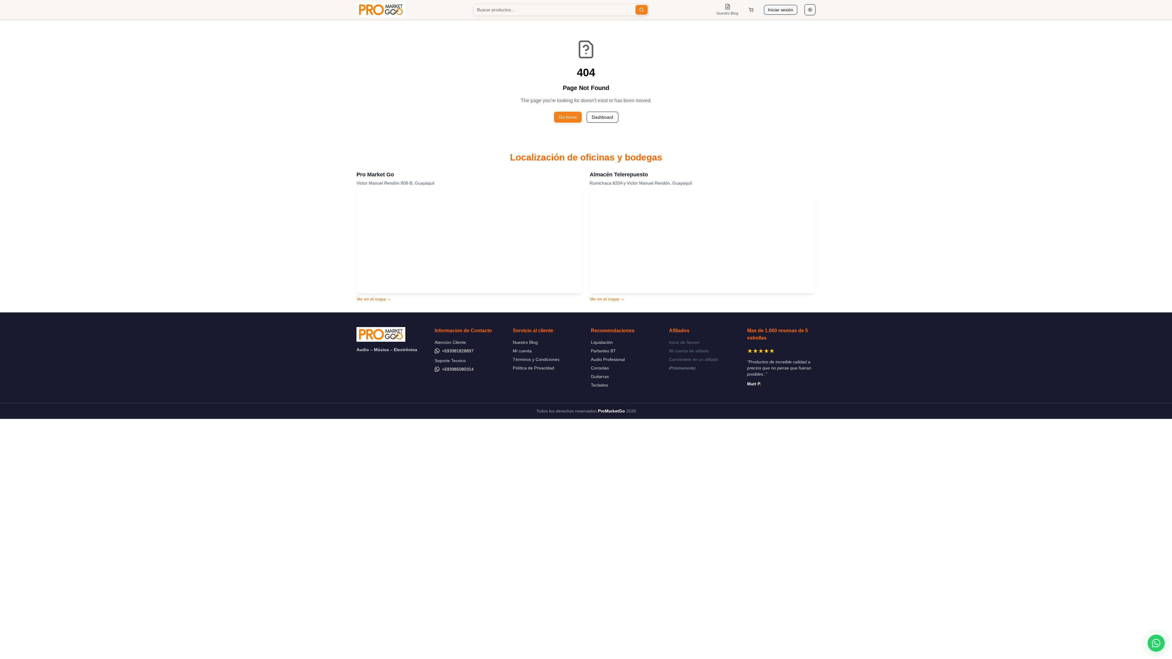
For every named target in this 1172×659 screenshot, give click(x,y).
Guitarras (600, 376)
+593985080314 (458, 369)
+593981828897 (458, 350)
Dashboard (602, 117)
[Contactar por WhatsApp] (1156, 643)
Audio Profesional (608, 359)
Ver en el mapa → (373, 299)
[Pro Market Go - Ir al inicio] (380, 9)
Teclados (599, 385)
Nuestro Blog (525, 342)
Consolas (600, 368)
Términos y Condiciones (536, 359)
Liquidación (602, 342)
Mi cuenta (522, 350)
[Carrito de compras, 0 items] (751, 9)
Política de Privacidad (533, 368)
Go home (568, 117)
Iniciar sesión (780, 9)
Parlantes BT (603, 350)
